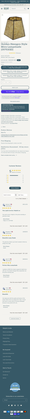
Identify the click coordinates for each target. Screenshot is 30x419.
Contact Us (5, 374)
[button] (1, 8)
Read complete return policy (8, 155)
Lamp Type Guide (7, 359)
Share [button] (4, 126)
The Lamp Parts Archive (8, 362)
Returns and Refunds (8, 331)
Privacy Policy (6, 338)
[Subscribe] (25, 400)
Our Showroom (6, 371)
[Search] (24, 8)
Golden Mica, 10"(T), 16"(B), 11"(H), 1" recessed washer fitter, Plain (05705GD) (15, 76)
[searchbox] (8, 195)
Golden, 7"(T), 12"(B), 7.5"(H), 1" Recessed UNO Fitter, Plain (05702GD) (15, 67)
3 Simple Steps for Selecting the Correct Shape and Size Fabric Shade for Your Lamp (14, 135)
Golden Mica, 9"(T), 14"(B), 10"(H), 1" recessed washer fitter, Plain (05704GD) (15, 72)
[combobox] (18, 8)
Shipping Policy (6, 341)
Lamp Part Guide (7, 356)
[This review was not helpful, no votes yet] (26, 226)
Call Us (4, 377)
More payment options (15, 101)
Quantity (3, 79)
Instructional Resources (8, 353)
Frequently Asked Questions (9, 344)
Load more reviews (15, 318)
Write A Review (15, 188)
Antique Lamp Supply (16, 416)
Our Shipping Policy (6, 110)
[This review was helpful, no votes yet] (23, 226)
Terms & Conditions (7, 335)
